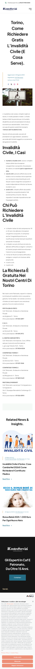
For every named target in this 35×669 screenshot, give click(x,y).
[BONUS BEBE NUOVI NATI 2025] (17, 485)
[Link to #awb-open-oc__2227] (30, 9)
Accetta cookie (17, 657)
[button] (33, 601)
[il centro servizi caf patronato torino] (10, 8)
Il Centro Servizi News (10, 459)
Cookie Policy (14, 652)
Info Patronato (19, 77)
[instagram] (14, 84)
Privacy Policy (5, 652)
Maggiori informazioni (17, 665)
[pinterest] (17, 84)
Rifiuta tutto (17, 661)
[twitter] (11, 84)
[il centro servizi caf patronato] (17, 548)
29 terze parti (10, 604)
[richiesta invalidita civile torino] (17, 431)
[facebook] (8, 84)
